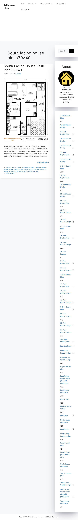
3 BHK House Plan (27, 167)
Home (23, 4)
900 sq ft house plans (65, 340)
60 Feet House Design (65, 331)
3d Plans (31, 4)
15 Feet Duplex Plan (64, 133)
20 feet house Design (65, 186)
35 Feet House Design (65, 269)
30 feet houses (23, 169)
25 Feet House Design (65, 211)
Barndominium (65, 346)
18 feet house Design (65, 160)
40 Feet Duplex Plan (64, 285)
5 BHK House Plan (65, 308)
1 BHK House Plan (65, 117)
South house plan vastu (13, 167)
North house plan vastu (65, 421)
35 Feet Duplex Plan (64, 262)
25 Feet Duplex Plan (64, 202)
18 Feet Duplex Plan (64, 153)
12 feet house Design (65, 126)
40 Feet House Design (65, 292)
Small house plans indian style (65, 454)
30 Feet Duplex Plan (40, 167)
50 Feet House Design (65, 315)
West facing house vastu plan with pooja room (65, 493)
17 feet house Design (65, 147)
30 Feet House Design (11, 169)
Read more (42, 162)
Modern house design (65, 407)
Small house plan (65, 444)
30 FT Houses (45, 4)
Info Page (24, 9)
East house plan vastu (64, 391)
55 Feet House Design (65, 324)
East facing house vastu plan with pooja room (65, 379)
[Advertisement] (39, 27)
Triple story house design (65, 484)
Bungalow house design (65, 352)
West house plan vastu (64, 502)
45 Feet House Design (65, 301)
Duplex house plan (65, 368)
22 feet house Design (65, 195)
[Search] (71, 51)
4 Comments (10, 173)
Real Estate (64, 429)
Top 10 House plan (32, 171)
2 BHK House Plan (65, 167)
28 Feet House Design (65, 220)
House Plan (60, 4)
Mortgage (64, 415)
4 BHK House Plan (65, 276)
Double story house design (65, 358)
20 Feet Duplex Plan (64, 176)
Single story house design (17, 171)
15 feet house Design (65, 140)
